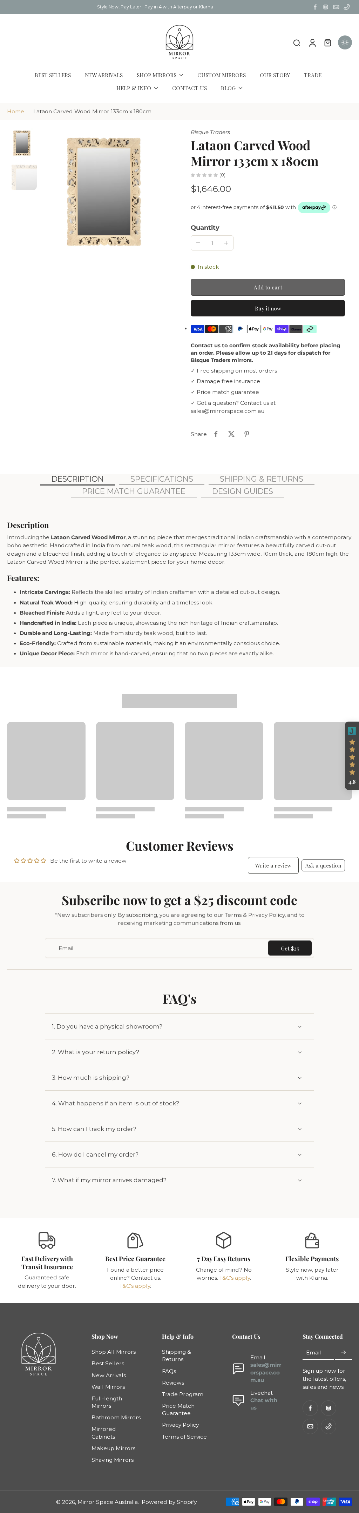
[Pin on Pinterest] (247, 434)
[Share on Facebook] (216, 434)
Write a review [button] (273, 865)
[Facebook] (315, 7)
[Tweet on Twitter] (231, 434)
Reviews (173, 1382)
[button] (268, 287)
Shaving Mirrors (113, 1460)
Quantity (205, 227)
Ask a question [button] (323, 865)
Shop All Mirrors (114, 1352)
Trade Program (182, 1394)
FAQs (169, 1371)
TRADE (312, 75)
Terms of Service (184, 1436)
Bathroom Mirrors (116, 1417)
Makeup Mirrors (113, 1448)
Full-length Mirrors (107, 1402)
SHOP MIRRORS (156, 75)
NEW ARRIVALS (104, 75)
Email (313, 1352)
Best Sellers (108, 1363)
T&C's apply (135, 1286)
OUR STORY (275, 75)
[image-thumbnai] (22, 143)
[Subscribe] (343, 1353)
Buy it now (268, 308)
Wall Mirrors (108, 1387)
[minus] (198, 242)
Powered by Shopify (169, 1502)
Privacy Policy (180, 1425)
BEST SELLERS (53, 75)
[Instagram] (325, 7)
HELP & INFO (133, 88)
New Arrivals (109, 1375)
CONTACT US (189, 88)
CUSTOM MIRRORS (221, 75)
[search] (296, 42)
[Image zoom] (104, 192)
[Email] (336, 7)
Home (15, 111)
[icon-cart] (327, 42)
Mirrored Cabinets (104, 1433)
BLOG (228, 88)
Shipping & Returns (176, 1356)
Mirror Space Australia (107, 1502)
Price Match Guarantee (178, 1409)
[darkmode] (345, 42)
